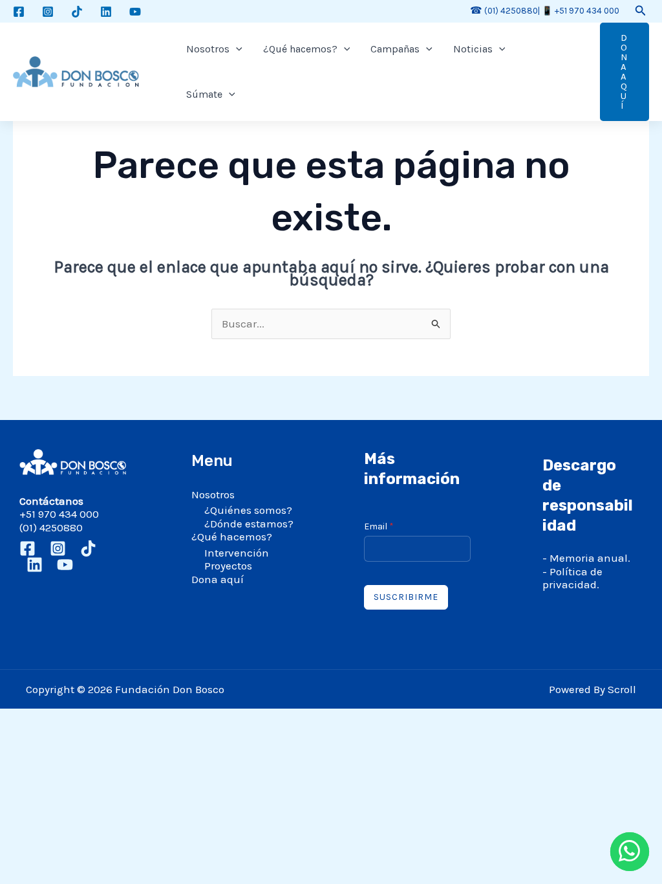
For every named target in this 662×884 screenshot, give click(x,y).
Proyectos (228, 565)
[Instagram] (48, 11)
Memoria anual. (590, 557)
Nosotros (208, 49)
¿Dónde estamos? (249, 523)
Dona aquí (217, 579)
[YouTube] (135, 11)
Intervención (236, 552)
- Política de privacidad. (572, 578)
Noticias (473, 49)
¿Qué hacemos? (300, 49)
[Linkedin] (106, 11)
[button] (640, 11)
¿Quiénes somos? (248, 509)
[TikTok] (88, 548)
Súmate (204, 94)
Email (379, 526)
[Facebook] (19, 11)
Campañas (395, 49)
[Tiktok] (77, 11)
